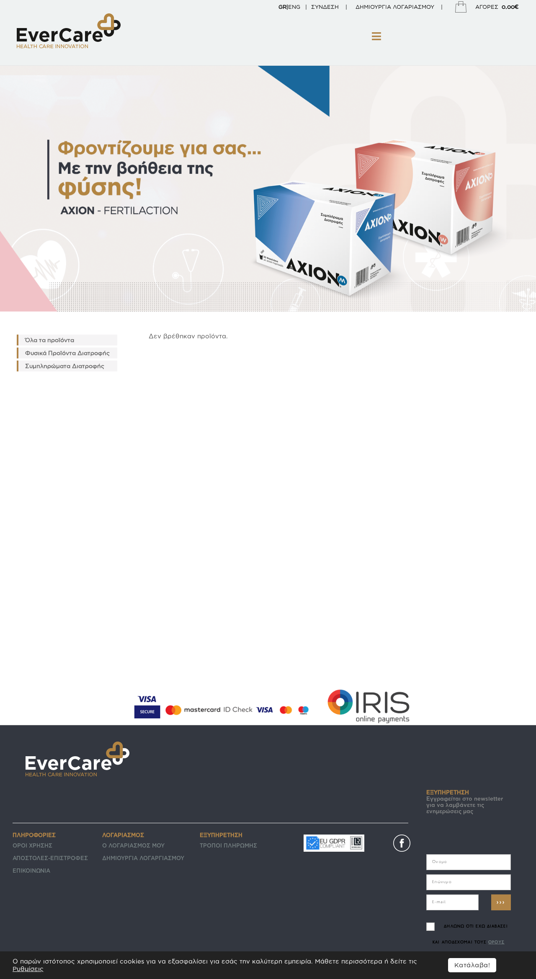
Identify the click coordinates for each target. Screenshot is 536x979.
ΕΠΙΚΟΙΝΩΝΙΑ (31, 870)
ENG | (297, 7)
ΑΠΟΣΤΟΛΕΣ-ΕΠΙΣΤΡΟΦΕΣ (50, 858)
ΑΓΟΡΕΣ (497, 6)
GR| (283, 7)
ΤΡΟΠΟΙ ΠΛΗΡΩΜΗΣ (228, 845)
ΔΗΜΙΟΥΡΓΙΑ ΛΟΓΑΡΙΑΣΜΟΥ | (403, 7)
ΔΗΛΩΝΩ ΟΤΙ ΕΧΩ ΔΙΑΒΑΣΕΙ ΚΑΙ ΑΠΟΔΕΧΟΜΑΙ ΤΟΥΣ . (470, 942)
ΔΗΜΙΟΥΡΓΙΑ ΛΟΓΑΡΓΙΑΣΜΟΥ (143, 858)
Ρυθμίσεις (28, 968)
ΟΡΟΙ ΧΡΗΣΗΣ (32, 845)
